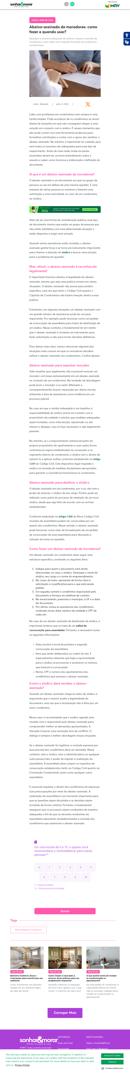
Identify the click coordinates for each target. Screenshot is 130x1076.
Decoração (63, 1049)
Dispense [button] (112, 1062)
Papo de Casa (46, 20)
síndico (66, 252)
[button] (112, 1068)
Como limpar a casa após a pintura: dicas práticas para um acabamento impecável (63, 978)
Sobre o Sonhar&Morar (98, 1043)
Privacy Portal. (22, 1065)
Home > (36, 20)
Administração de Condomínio (28, 930)
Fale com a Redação (97, 1049)
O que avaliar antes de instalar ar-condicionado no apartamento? (101, 978)
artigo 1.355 (66, 516)
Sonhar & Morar (21, 4)
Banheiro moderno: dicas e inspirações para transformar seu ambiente (26, 978)
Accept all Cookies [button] (112, 1056)
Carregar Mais (65, 1013)
